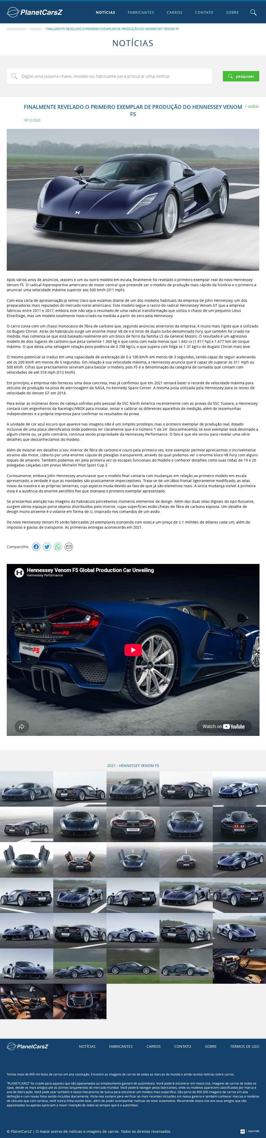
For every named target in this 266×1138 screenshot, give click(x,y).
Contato (204, 12)
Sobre (232, 12)
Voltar (253, 106)
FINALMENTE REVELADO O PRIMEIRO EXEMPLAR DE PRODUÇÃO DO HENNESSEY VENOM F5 (112, 29)
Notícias (105, 12)
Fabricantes (141, 12)
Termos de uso (244, 1046)
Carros (175, 12)
